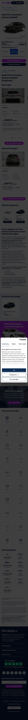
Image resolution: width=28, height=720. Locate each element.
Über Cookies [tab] (22, 344)
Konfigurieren (13, 374)
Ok (14, 370)
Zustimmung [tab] (5, 344)
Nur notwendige (14, 379)
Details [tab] (14, 344)
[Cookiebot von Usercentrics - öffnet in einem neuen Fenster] (19, 340)
